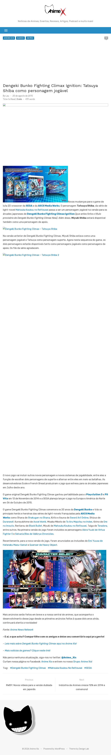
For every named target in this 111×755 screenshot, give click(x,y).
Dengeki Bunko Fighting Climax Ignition (51, 213)
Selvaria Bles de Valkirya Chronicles (34, 534)
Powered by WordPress (54, 749)
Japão (30, 38)
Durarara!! (8, 521)
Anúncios (9, 38)
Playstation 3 (94, 494)
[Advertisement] (55, 62)
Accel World (39, 521)
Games (20, 38)
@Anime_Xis (68, 657)
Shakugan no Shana (39, 517)
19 (106, 38)
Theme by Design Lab (79, 749)
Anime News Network (21, 629)
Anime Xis (46, 661)
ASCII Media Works (49, 205)
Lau (7, 96)
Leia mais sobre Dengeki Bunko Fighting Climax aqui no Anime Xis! (41, 643)
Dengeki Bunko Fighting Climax (29, 668)
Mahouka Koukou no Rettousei (32, 209)
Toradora (102, 525)
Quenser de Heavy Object (43, 545)
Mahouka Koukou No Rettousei (65, 668)
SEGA (29, 205)
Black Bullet (35, 525)
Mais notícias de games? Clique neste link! (27, 650)
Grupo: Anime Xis (82, 661)
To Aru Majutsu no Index (79, 521)
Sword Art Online (78, 517)
